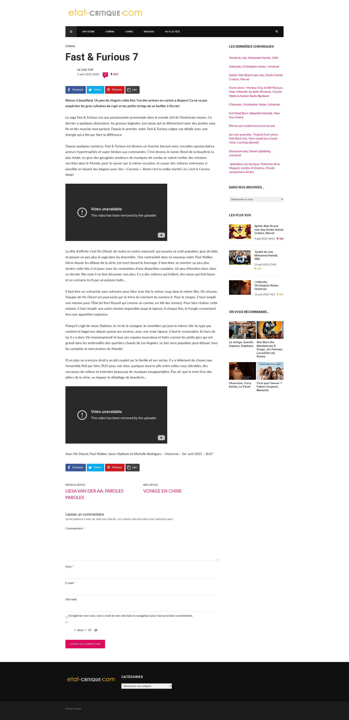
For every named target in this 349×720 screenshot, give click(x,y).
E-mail (70, 583)
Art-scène (88, 31)
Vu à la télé (172, 31)
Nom (69, 566)
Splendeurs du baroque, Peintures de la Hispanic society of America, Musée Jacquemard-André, (254, 168)
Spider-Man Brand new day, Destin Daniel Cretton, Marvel (268, 229)
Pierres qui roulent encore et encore (252, 125)
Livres (129, 31)
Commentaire (75, 528)
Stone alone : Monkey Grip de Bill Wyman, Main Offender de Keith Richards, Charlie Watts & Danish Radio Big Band (256, 91)
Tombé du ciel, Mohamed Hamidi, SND (253, 57)
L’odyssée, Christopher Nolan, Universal (254, 66)
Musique (149, 31)
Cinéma (109, 31)
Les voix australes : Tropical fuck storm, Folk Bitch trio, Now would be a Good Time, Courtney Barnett (254, 138)
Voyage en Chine (162, 491)
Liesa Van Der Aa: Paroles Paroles (94, 494)
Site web (71, 599)
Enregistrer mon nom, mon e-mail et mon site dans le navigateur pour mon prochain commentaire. (131, 615)
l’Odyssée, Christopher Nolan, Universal (254, 104)
